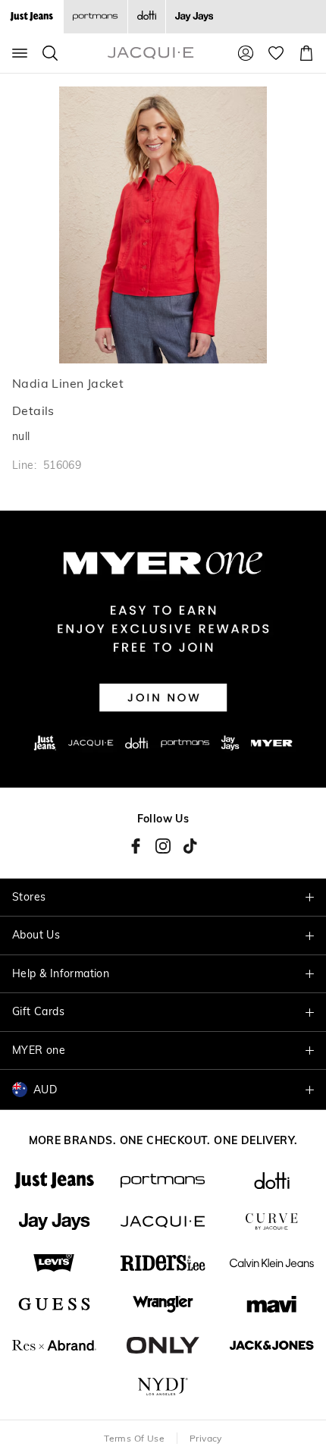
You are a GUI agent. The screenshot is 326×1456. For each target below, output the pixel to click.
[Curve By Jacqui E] (272, 1221)
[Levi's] (54, 1262)
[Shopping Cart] (306, 53)
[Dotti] (272, 1180)
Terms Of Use (134, 1438)
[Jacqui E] (163, 1221)
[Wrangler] (163, 1304)
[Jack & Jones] (272, 1345)
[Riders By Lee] (163, 1262)
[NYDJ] (163, 1386)
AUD (45, 1089)
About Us (36, 935)
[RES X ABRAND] (54, 1345)
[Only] (163, 1345)
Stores (28, 897)
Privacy (206, 1438)
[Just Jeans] (54, 1180)
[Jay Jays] (193, 16)
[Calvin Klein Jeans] (272, 1262)
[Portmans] (95, 16)
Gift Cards (38, 1011)
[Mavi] (272, 1304)
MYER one (38, 1050)
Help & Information (60, 973)
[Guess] (54, 1304)
